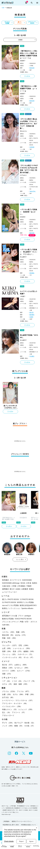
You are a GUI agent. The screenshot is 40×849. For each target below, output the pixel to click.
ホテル (7, 684)
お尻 (7, 648)
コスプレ (8, 632)
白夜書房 (24, 589)
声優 (30, 694)
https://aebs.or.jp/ (6, 814)
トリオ (17, 681)
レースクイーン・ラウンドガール (18, 700)
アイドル (23, 691)
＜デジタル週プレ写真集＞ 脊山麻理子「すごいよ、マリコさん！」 (28, 252)
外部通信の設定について (28, 825)
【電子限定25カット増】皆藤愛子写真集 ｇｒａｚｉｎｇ (28, 88)
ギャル (29, 657)
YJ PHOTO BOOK (27, 599)
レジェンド (26, 709)
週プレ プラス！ (19, 22)
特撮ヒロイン (10, 709)
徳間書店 (5, 589)
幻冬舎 (28, 583)
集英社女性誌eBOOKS (28, 605)
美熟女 (8, 668)
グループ (29, 681)
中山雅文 (31, 356)
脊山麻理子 (23, 257)
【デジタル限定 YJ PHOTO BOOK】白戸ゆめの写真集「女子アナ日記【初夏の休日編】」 (29, 169)
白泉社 (18, 589)
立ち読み (27, 76)
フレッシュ (9, 654)
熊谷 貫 (31, 312)
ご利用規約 (6, 821)
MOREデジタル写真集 (25, 602)
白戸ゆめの (23, 175)
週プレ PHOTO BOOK (10, 599)
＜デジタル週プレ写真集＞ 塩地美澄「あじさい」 (28, 212)
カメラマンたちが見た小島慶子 (28, 292)
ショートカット (22, 648)
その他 (29, 726)
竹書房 (28, 586)
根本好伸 (31, 67)
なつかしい (21, 668)
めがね (21, 635)
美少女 (8, 665)
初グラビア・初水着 (24, 723)
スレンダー (10, 645)
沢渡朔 (31, 317)
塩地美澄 (22, 217)
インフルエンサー (12, 706)
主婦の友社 (6, 586)
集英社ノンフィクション (11, 608)
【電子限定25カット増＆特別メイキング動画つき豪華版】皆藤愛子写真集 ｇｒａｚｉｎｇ (29, 54)
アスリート (19, 712)
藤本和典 (31, 233)
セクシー (24, 671)
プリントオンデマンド (10, 622)
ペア (6, 681)
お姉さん (21, 665)
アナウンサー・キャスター (15, 703)
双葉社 (31, 589)
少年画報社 (21, 586)
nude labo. (6, 625)
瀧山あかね (23, 131)
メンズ (8, 726)
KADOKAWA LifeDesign (11, 583)
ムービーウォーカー (9, 592)
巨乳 (24, 645)
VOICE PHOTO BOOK (23, 619)
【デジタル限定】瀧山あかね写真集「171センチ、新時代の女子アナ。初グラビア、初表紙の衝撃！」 (29, 123)
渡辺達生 (31, 273)
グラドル (9, 691)
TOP (3, 8)
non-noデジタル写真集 (10, 605)
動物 (18, 726)
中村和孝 (31, 147)
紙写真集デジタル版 (9, 616)
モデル (18, 694)
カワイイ (9, 671)
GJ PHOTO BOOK (9, 602)
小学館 (13, 586)
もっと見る (20, 559)
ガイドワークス (15, 580)
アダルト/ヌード (8, 715)
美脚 (7, 651)
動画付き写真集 (8, 619)
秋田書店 (5, 580)
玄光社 (22, 583)
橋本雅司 (31, 314)
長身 (18, 651)
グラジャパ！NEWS (32, 22)
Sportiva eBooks (27, 608)
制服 (21, 632)
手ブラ (8, 723)
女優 (7, 694)
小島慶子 (22, 296)
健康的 (29, 651)
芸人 (6, 712)
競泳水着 (8, 635)
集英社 (34, 583)
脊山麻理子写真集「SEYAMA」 (29, 336)
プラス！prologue (24, 616)
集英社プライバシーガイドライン (22, 821)
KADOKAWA (27, 580)
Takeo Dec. (32, 191)
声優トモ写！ (25, 622)
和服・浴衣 (9, 638)
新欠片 (12, 589)
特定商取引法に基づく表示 (11, 825)
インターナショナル (12, 657)
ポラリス (34, 622)
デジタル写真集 (7, 22)
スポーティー (25, 654)
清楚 (7, 674)
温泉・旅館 (21, 684)
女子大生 (8, 697)
